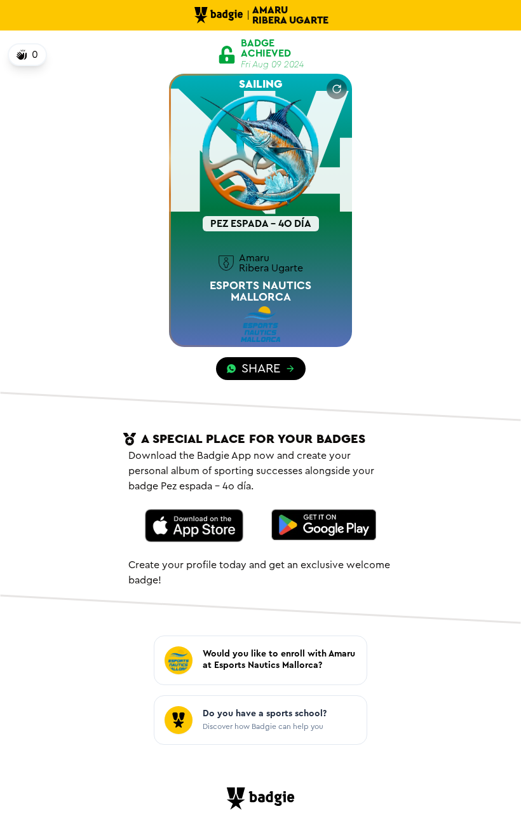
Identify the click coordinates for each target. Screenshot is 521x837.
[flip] (337, 89)
